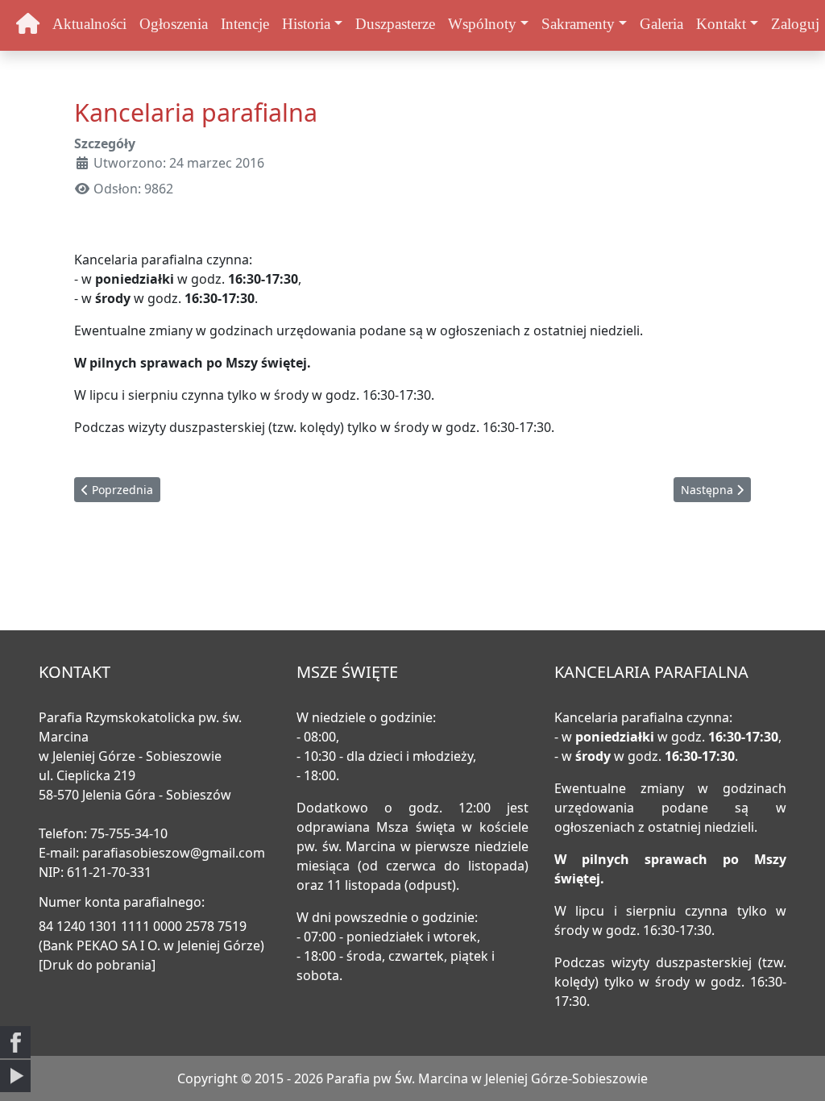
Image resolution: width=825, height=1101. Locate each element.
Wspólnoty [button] (482, 23)
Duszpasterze (395, 23)
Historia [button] (306, 23)
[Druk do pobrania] (97, 965)
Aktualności (89, 23)
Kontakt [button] (721, 23)
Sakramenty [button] (578, 23)
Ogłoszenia (173, 23)
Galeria (661, 23)
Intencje (245, 23)
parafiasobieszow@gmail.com (173, 853)
